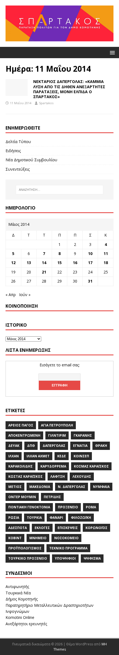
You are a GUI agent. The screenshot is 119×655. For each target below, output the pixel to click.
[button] (111, 52)
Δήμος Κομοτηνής (22, 599)
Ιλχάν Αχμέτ (38, 456)
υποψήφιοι (65, 558)
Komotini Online (20, 617)
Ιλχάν (13, 456)
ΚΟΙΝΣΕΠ (81, 456)
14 (44, 262)
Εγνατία (80, 445)
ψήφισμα (92, 558)
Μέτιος (15, 486)
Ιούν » (24, 294)
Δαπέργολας (54, 445)
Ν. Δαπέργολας (71, 486)
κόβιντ (15, 538)
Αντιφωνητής (17, 586)
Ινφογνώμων (17, 611)
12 (13, 262)
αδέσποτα (17, 527)
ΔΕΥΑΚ (13, 445)
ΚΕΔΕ (61, 456)
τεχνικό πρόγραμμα (68, 548)
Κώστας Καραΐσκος (25, 476)
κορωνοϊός (96, 527)
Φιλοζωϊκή (81, 517)
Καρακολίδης (20, 466)
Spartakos (46, 103)
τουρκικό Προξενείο (27, 558)
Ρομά (91, 507)
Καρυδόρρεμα (53, 466)
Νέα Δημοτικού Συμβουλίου (31, 159)
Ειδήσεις (13, 150)
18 (106, 262)
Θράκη (101, 445)
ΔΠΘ (31, 445)
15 (59, 262)
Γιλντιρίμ (57, 435)
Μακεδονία (39, 486)
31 (90, 281)
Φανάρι (56, 517)
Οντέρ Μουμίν (22, 497)
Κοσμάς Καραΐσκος (91, 466)
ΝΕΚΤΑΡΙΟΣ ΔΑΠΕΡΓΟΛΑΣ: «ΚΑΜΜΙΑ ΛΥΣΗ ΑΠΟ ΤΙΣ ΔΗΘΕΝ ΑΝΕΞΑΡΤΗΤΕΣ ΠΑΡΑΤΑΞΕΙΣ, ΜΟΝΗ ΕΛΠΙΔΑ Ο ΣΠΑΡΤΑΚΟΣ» (69, 89)
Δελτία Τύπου (18, 141)
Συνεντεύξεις (18, 169)
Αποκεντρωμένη (24, 435)
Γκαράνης (83, 435)
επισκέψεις (68, 527)
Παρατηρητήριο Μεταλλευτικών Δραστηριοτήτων (50, 605)
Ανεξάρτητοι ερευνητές (26, 623)
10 (90, 253)
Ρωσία (13, 517)
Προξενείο (68, 507)
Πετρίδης (52, 497)
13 (29, 262)
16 (75, 262)
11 (106, 253)
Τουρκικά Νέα (18, 592)
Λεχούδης (82, 476)
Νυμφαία (101, 486)
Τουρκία (34, 517)
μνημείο (37, 538)
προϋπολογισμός (25, 548)
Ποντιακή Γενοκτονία (29, 507)
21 (44, 272)
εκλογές (42, 527)
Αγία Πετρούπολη (57, 425)
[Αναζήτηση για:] (59, 189)
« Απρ (11, 294)
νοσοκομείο (66, 538)
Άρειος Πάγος (20, 425)
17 (90, 262)
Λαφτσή (57, 476)
